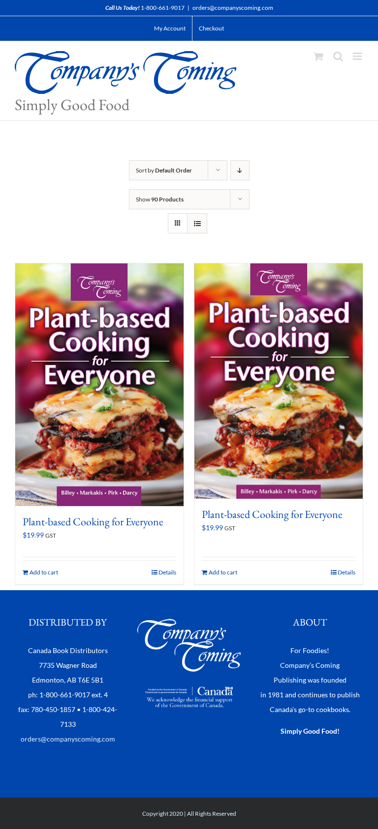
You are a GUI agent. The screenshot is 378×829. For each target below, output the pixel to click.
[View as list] (197, 223)
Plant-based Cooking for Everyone (93, 522)
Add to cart (44, 572)
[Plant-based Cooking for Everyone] (99, 384)
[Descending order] (240, 170)
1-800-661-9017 (163, 7)
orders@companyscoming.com (232, 7)
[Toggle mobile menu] (358, 56)
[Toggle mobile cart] (318, 56)
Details (167, 572)
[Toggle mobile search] (338, 56)
